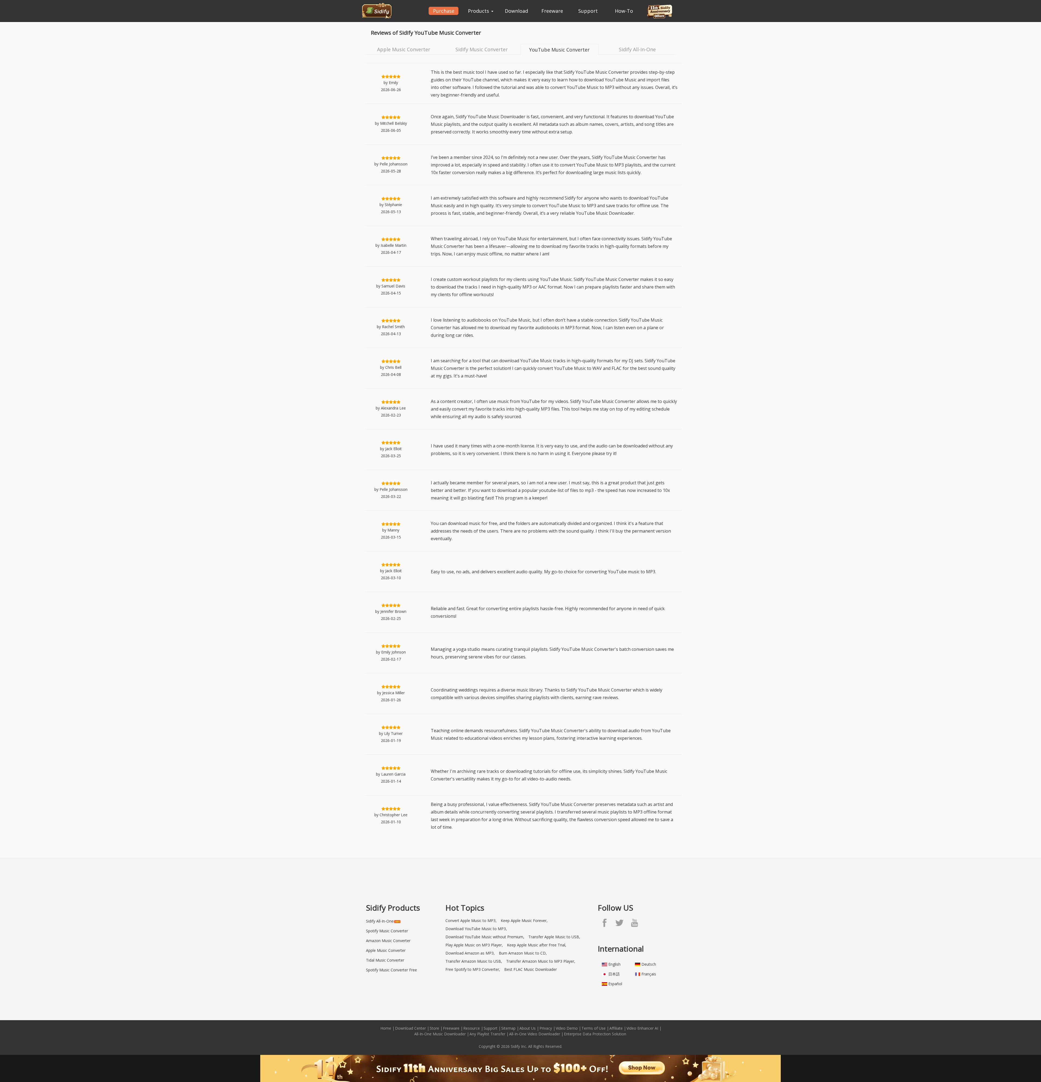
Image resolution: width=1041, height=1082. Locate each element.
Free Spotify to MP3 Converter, (472, 969)
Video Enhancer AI (642, 1028)
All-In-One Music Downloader (440, 1033)
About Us (527, 1028)
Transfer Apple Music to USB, (554, 936)
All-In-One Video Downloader (534, 1033)
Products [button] (479, 11)
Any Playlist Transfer (487, 1033)
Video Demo (567, 1028)
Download (516, 11)
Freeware (552, 11)
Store (434, 1028)
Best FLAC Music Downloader (530, 969)
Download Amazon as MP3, (470, 953)
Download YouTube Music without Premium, (484, 936)
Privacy (545, 1028)
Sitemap (508, 1028)
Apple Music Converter (403, 49)
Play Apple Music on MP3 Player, (474, 944)
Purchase (443, 11)
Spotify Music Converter (387, 930)
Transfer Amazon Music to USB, (473, 961)
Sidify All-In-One (637, 49)
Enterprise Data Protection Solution (595, 1033)
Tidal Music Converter (385, 960)
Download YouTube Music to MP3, (476, 928)
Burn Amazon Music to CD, (523, 953)
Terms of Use (593, 1028)
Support (588, 11)
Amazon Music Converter (388, 940)
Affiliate (616, 1028)
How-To (624, 11)
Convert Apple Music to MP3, (471, 920)
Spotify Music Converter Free (391, 969)
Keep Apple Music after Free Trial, (536, 944)
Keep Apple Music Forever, (524, 920)
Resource (471, 1028)
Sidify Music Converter (481, 49)
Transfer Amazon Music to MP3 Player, (540, 961)
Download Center (410, 1028)
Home (385, 1028)
